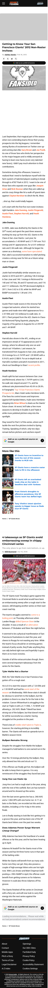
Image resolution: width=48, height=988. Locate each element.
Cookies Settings (30, 968)
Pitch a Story (7, 956)
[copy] (15, 58)
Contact (5, 948)
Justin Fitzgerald (35, 210)
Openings (27, 944)
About (4, 944)
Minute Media (13, 974)
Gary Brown (27, 150)
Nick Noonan (17, 189)
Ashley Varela (10, 55)
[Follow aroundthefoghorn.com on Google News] (42, 440)
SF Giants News (14, 518)
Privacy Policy (29, 956)
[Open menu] (3, 3)
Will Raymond (10, 552)
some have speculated (32, 251)
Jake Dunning (21, 210)
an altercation (32, 625)
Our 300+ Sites (29, 948)
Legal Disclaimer (9, 964)
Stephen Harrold (21, 213)
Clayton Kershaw (16, 195)
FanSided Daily (29, 952)
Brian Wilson (20, 403)
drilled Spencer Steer (25, 621)
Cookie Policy (28, 960)
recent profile (34, 365)
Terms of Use (8, 960)
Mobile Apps (7, 952)
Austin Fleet (7, 213)
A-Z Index (6, 968)
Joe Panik (40, 150)
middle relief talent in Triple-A (28, 725)
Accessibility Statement (33, 964)
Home (4, 518)
